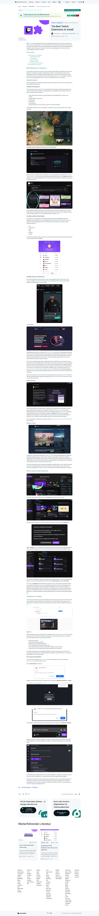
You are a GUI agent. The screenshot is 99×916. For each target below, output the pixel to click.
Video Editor (48, 895)
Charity (18, 881)
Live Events (19, 885)
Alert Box (57, 872)
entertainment (35, 787)
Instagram (29, 873)
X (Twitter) (29, 875)
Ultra (47, 873)
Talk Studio (48, 896)
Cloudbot (48, 881)
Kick (28, 883)
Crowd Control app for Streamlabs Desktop (62, 376)
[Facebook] (26, 794)
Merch (47, 885)
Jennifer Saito (29, 856)
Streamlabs (80, 2)
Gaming (19, 883)
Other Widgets (59, 878)
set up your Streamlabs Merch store (42, 280)
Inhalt (59, 16)
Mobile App (48, 878)
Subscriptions (68, 893)
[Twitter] (23, 794)
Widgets (38, 878)
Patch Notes (39, 885)
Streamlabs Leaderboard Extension (60, 220)
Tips (47, 880)
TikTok (28, 872)
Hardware (19, 877)
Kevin (52, 858)
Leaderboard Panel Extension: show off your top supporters (49, 847)
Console (67, 888)
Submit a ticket (68, 901)
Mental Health (20, 888)
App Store (38, 877)
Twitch (28, 877)
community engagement (26, 787)
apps (19, 787)
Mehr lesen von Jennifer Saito (68, 33)
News (18, 886)
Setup (37, 872)
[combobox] (30, 10)
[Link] (29, 794)
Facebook (29, 880)
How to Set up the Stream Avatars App (26, 846)
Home (19, 6)
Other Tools (48, 888)
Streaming (25, 6)
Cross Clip (48, 893)
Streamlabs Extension (33, 89)
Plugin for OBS (49, 872)
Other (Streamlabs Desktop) (39, 882)
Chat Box (57, 875)
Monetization (20, 878)
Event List (58, 873)
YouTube (29, 878)
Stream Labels (59, 877)
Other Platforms (30, 881)
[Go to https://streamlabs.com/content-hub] (21, 2)
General (66, 886)
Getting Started (31, 6)
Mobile (18, 880)
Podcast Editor (49, 898)
